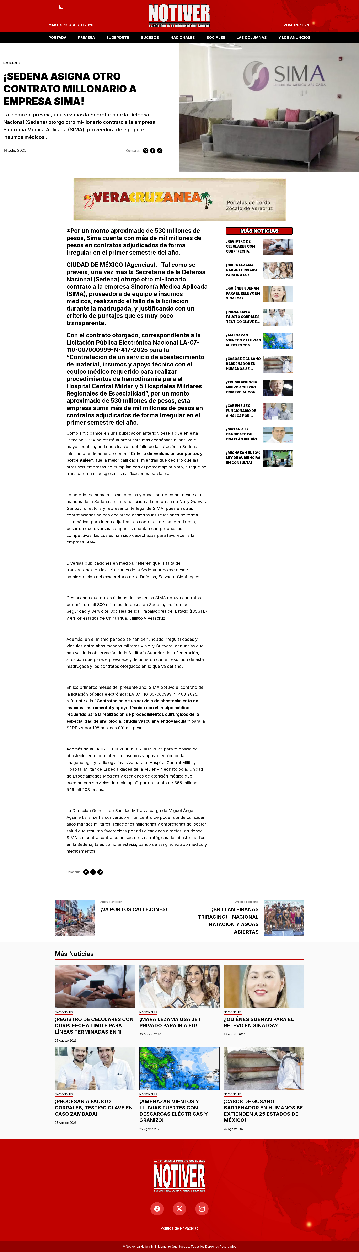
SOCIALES (216, 37)
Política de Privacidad (180, 1228)
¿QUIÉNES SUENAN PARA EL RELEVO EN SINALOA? (243, 293)
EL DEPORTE (117, 37)
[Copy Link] (160, 151)
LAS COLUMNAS (252, 37)
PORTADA (57, 37)
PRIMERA (86, 37)
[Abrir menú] (51, 6)
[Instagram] (202, 1208)
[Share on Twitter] (146, 151)
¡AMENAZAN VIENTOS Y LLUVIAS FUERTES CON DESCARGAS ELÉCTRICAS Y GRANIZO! (173, 1110)
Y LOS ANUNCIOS (294, 37)
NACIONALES (182, 37)
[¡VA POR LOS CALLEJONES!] (75, 918)
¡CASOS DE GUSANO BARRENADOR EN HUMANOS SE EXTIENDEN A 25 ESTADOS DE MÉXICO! (263, 1110)
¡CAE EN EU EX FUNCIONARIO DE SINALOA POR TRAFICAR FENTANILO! (241, 416)
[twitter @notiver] (179, 1208)
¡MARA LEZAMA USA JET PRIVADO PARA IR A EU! (241, 270)
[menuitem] (179, 1228)
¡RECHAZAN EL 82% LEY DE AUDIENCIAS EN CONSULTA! (243, 458)
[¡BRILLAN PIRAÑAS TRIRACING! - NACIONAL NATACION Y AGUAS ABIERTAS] (284, 918)
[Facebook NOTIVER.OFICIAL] (157, 1208)
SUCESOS (150, 37)
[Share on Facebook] (153, 151)
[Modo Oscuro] (61, 6)
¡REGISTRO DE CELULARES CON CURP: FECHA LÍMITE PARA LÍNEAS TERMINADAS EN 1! (94, 1025)
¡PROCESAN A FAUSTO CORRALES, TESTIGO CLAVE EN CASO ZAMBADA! (94, 1107)
